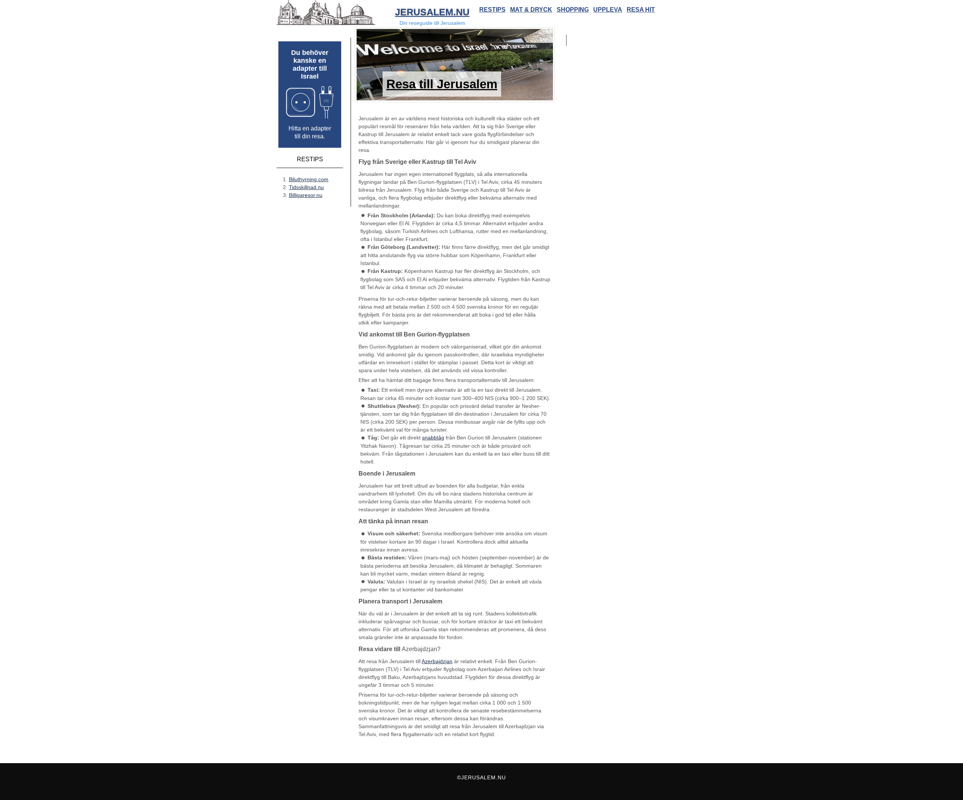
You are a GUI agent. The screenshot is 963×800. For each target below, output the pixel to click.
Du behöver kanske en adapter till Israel (309, 64)
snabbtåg (433, 438)
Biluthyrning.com (308, 179)
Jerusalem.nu (432, 12)
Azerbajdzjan (437, 661)
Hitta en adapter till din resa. (310, 132)
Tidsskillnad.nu (306, 187)
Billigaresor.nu (305, 195)
